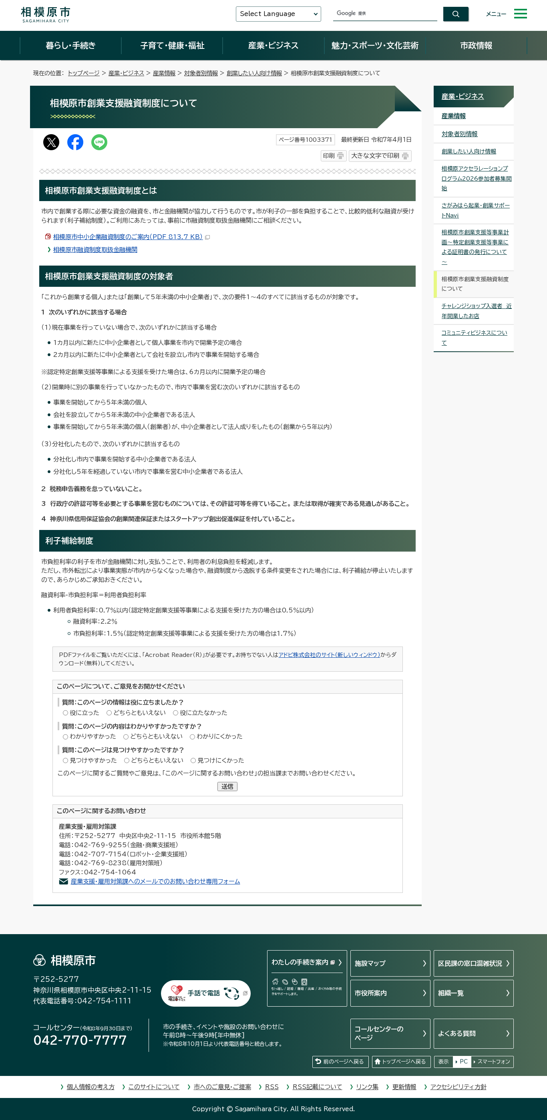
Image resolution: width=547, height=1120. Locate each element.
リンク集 (367, 1087)
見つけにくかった (220, 760)
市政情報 (476, 45)
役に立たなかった (203, 713)
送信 (227, 787)
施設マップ (370, 963)
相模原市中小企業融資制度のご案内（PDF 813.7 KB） (128, 237)
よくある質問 (457, 1033)
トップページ (84, 73)
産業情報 (164, 73)
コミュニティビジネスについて (474, 338)
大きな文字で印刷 (375, 156)
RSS (272, 1087)
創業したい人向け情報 (254, 73)
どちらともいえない (139, 713)
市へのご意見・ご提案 (222, 1087)
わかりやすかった (93, 736)
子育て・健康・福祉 (172, 45)
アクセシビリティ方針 (458, 1087)
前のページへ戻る (344, 1061)
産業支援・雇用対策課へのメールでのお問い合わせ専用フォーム (155, 881)
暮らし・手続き (71, 45)
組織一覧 (451, 993)
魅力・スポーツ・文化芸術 (375, 45)
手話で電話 (204, 993)
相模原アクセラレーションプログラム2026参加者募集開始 (477, 178)
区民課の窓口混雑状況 (470, 963)
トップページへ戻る (404, 1061)
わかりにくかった (220, 736)
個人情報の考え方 (91, 1087)
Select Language (267, 14)
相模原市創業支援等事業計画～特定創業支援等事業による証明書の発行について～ (475, 247)
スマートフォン (494, 1061)
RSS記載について (317, 1087)
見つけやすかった (93, 760)
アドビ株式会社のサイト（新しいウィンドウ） (329, 655)
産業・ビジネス (273, 45)
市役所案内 (371, 993)
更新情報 (404, 1087)
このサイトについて (154, 1087)
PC (464, 1061)
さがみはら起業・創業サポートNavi (476, 210)
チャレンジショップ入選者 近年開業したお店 (477, 311)
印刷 (328, 156)
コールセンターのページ (379, 1033)
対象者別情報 (201, 73)
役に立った (84, 713)
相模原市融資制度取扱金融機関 (95, 250)
